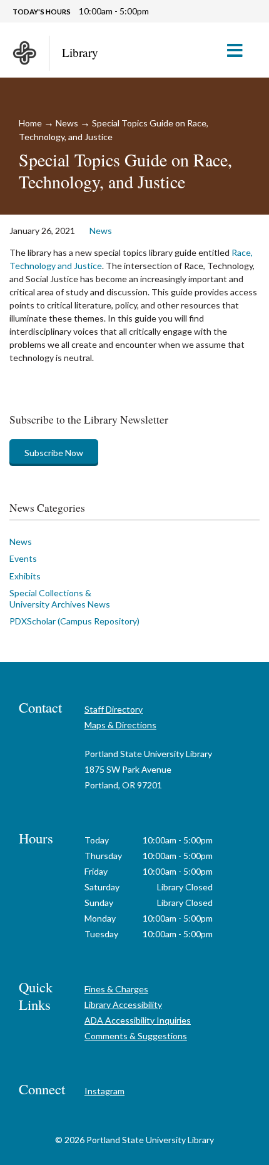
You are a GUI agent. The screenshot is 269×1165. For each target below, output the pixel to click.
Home (30, 123)
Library (80, 52)
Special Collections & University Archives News (59, 598)
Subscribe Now (53, 452)
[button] (240, 50)
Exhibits (25, 576)
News (67, 123)
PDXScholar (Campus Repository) (74, 621)
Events (23, 558)
